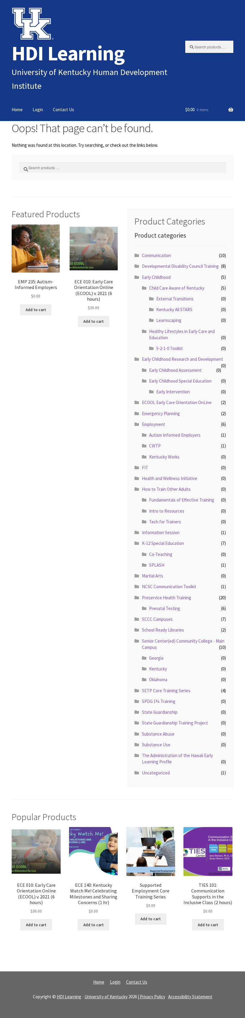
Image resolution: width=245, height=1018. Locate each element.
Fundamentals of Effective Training (181, 500)
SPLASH (156, 565)
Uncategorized (156, 773)
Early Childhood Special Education (180, 381)
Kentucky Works (164, 457)
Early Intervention (173, 392)
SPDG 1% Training (158, 701)
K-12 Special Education (163, 543)
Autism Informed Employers (174, 435)
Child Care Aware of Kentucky (176, 288)
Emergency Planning (161, 413)
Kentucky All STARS (174, 309)
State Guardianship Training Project (175, 723)
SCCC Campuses (157, 619)
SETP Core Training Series (166, 690)
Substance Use (156, 745)
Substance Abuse (158, 734)
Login (38, 109)
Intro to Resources (166, 511)
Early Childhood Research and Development (182, 359)
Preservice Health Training (166, 597)
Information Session (161, 532)
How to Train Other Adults (166, 489)
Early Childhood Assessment (175, 370)
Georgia (156, 658)
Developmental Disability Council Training (180, 266)
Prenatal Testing (164, 608)
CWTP (155, 446)
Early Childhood (156, 277)
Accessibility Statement (190, 996)
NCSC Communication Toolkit (169, 586)
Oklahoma (158, 679)
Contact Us (63, 109)
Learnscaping (168, 320)
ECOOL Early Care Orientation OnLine (177, 402)
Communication (156, 255)
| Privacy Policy (151, 996)
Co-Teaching (160, 554)
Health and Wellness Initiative (169, 478)
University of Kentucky (106, 996)
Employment (153, 424)
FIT (145, 467)
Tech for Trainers (165, 522)
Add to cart (36, 309)
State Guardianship (159, 712)
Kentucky (158, 669)
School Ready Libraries (163, 630)
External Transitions (175, 299)
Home (17, 109)
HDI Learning (68, 53)
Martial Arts (152, 576)
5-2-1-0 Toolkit (169, 348)
